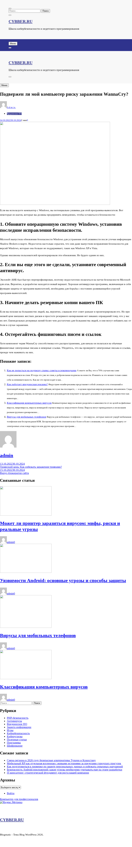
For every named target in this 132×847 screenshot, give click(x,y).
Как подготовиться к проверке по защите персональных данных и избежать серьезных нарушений (65, 766)
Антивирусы (14, 721)
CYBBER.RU (20, 21)
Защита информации (19, 727)
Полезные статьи (17, 739)
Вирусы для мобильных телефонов (26, 416)
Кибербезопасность (18, 733)
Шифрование (15, 745)
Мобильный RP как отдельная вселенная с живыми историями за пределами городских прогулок (64, 763)
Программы (14, 742)
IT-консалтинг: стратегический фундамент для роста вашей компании (48, 772)
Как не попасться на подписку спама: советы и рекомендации (41, 370)
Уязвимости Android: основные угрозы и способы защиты (63, 580)
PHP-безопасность (17, 717)
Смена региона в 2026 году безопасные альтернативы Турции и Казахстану (51, 760)
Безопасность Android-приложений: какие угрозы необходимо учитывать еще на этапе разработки (64, 769)
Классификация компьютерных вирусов (29, 403)
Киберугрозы (15, 736)
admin (11, 107)
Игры (10, 730)
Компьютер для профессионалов (19, 799)
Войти (10, 793)
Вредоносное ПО (14, 114)
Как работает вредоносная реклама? (27, 384)
